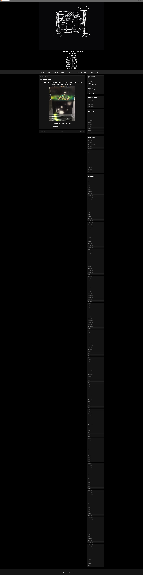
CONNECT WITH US (59, 72)
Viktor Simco (90, 165)
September (89, 201)
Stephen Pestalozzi (91, 118)
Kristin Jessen (90, 152)
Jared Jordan (90, 167)
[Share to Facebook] (56, 126)
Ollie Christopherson (91, 144)
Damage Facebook (91, 106)
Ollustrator (71, 572)
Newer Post (42, 131)
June (88, 183)
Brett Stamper (90, 146)
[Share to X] (55, 126)
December (89, 195)
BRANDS (71, 72)
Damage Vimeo (90, 102)
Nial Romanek (90, 154)
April (88, 187)
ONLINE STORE (45, 72)
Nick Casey (89, 122)
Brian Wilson (90, 169)
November (89, 197)
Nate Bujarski (90, 142)
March (89, 189)
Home (62, 131)
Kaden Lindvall (90, 113)
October (89, 199)
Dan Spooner (90, 156)
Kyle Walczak (90, 124)
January (89, 193)
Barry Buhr (89, 158)
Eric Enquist (89, 163)
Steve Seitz (89, 126)
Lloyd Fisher (90, 132)
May (88, 185)
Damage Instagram (91, 100)
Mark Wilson (90, 171)
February (89, 191)
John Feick (89, 128)
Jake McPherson (90, 140)
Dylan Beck (89, 130)
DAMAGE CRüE (81, 72)
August (89, 178)
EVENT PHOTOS (94, 72)
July (88, 181)
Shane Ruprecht (90, 148)
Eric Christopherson (91, 160)
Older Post (82, 131)
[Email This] (53, 126)
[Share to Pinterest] (57, 126)
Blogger (78, 572)
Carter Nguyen (90, 120)
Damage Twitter (90, 104)
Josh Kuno (89, 116)
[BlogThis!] (54, 126)
